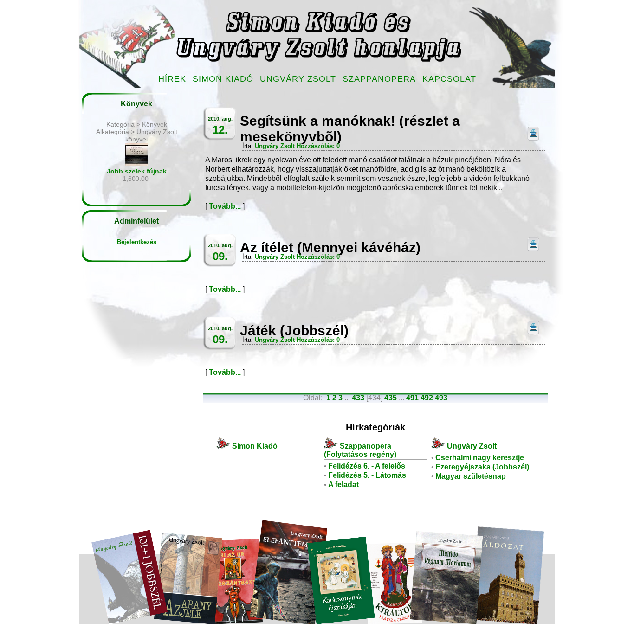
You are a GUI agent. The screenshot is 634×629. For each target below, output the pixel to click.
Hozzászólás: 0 (318, 145)
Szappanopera (379, 78)
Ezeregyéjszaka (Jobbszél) (482, 467)
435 (390, 398)
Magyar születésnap (470, 476)
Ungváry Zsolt (298, 78)
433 (358, 398)
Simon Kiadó (223, 78)
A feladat (343, 484)
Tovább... (225, 206)
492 (427, 398)
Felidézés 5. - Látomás (367, 475)
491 (412, 398)
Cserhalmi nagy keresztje (479, 458)
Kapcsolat (449, 78)
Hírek (172, 78)
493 (441, 398)
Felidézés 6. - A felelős (366, 466)
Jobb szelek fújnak (137, 171)
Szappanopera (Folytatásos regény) (360, 450)
